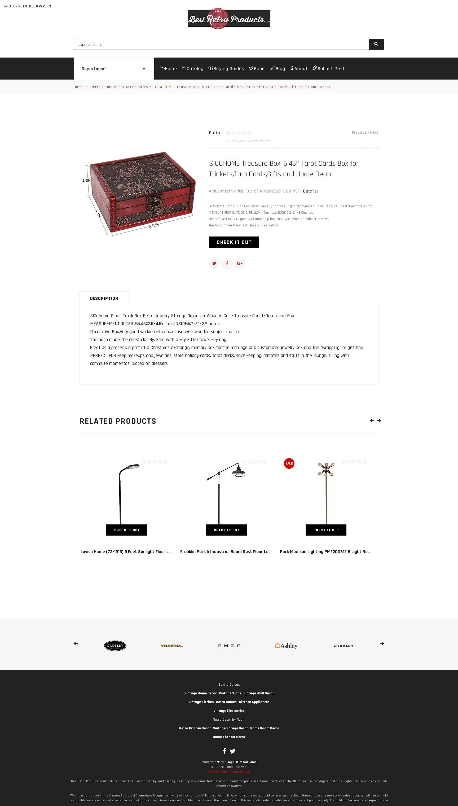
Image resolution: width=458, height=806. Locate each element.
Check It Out (234, 242)
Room (260, 68)
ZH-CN (12, 6)
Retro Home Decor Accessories (119, 87)
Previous (359, 132)
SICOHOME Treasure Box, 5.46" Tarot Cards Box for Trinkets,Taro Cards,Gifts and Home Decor (243, 87)
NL (20, 6)
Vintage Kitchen (201, 702)
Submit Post (331, 68)
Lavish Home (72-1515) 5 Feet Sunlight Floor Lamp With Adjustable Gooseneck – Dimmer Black (172, 552)
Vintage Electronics (229, 710)
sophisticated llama (242, 762)
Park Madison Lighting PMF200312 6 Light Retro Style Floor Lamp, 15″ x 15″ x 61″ (359, 552)
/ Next (373, 132)
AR (6, 6)
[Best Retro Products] (229, 18)
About (300, 68)
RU (45, 6)
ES (49, 6)
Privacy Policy (218, 772)
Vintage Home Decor (200, 693)
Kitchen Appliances (254, 702)
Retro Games (226, 702)
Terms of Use (240, 772)
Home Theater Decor (229, 737)
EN (25, 6)
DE (33, 6)
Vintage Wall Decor (259, 693)
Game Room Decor (264, 728)
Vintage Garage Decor (230, 728)
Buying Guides (228, 68)
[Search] (376, 44)
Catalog (195, 68)
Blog (280, 68)
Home (171, 68)
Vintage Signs (230, 693)
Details (309, 191)
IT (37, 6)
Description (104, 298)
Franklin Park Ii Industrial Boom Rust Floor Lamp (227, 552)
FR (29, 6)
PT (40, 6)
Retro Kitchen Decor (195, 728)
